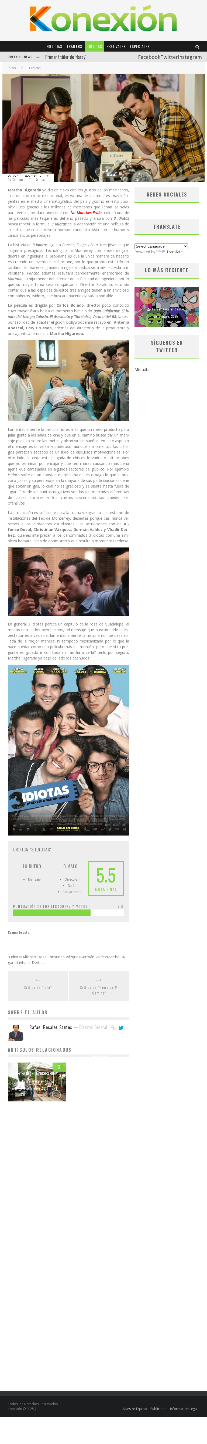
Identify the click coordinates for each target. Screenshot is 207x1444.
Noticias (54, 46)
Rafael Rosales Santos (38, 1081)
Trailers (74, 46)
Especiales (140, 46)
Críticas (94, 46)
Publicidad (158, 1408)
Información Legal (184, 1408)
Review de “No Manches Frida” (37, 1073)
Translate (174, 251)
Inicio (12, 68)
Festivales (116, 46)
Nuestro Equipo (135, 1408)
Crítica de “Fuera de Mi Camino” (99, 990)
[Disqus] (68, 1182)
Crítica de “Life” (38, 987)
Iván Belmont (101, 1065)
